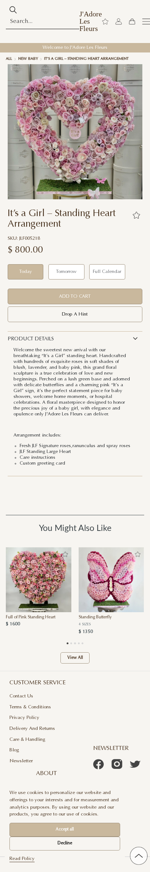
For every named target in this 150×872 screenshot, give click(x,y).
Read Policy (22, 858)
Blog (14, 750)
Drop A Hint (75, 314)
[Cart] (132, 21)
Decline (65, 843)
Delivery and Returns (32, 728)
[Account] (118, 21)
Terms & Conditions (30, 707)
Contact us (21, 696)
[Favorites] (136, 215)
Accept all (65, 830)
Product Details (31, 339)
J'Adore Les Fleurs (90, 21)
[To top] (139, 856)
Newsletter (21, 761)
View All (75, 658)
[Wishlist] (105, 21)
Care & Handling (27, 739)
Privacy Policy (24, 717)
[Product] (38, 579)
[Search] (13, 9)
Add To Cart (75, 296)
